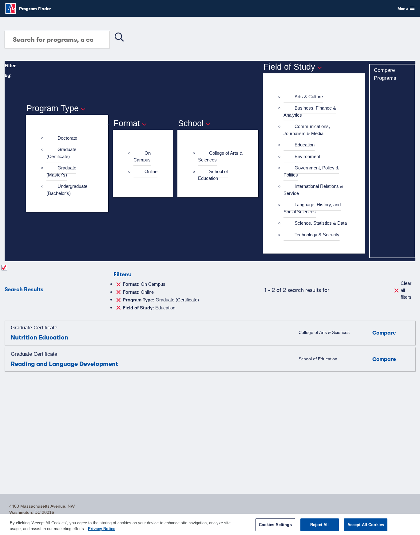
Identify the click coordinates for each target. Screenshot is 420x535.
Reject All (319, 524)
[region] (210, 524)
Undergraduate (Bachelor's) (66, 190)
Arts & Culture (309, 96)
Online (151, 171)
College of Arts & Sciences (220, 156)
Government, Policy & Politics (311, 171)
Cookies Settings (275, 524)
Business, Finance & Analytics (309, 111)
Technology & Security (317, 234)
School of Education (213, 175)
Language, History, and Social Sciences (312, 208)
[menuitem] (69, 138)
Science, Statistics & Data (321, 223)
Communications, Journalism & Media (306, 130)
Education (305, 144)
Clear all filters (406, 290)
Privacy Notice (101, 528)
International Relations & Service (313, 190)
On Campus (142, 156)
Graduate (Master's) (61, 171)
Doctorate (67, 138)
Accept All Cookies (365, 524)
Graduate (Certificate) (61, 153)
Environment (307, 156)
